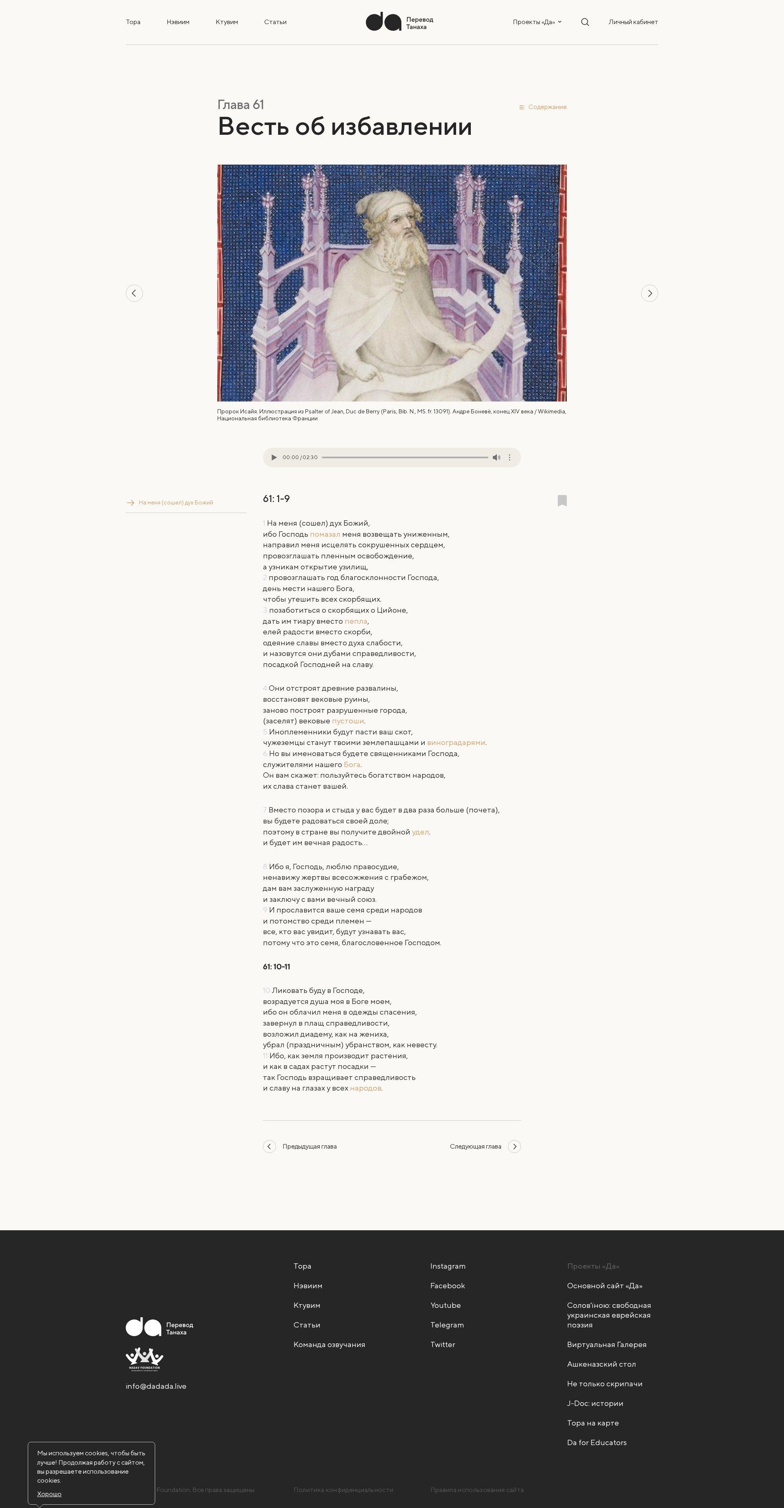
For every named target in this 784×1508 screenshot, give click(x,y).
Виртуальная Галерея (607, 1344)
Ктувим (227, 22)
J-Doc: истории (595, 1403)
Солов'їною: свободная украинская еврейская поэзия (609, 1315)
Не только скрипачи (605, 1383)
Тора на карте (593, 1422)
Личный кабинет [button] (633, 22)
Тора (133, 22)
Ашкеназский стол (601, 1363)
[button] (543, 107)
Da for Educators (597, 1442)
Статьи (275, 22)
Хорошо (49, 1494)
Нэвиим (178, 22)
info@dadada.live (156, 1385)
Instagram (448, 1265)
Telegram (447, 1324)
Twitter (442, 1344)
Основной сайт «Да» (605, 1285)
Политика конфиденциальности (344, 1490)
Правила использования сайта (477, 1490)
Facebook (447, 1285)
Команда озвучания (329, 1344)
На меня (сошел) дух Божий (176, 502)
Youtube (445, 1305)
